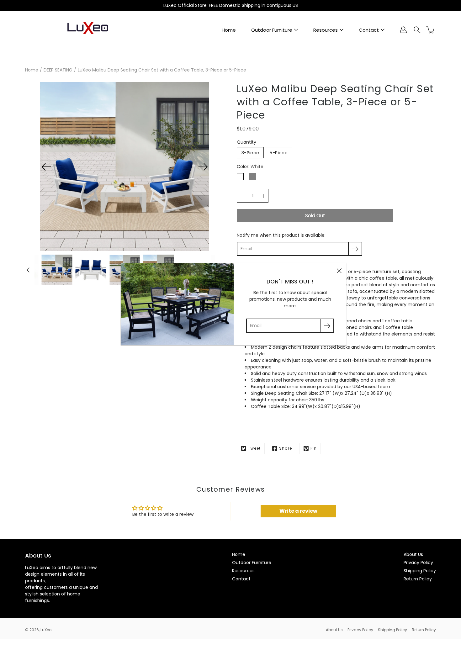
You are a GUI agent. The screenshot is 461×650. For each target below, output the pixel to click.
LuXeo (45, 629)
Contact (369, 30)
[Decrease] (241, 196)
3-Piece (250, 153)
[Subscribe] (355, 249)
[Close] (339, 270)
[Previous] (46, 167)
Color (250, 166)
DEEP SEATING (58, 70)
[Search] (417, 30)
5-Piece (278, 153)
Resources (325, 30)
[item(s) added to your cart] (431, 30)
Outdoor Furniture (271, 30)
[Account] (403, 30)
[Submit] (327, 326)
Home (229, 30)
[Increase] (263, 196)
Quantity (246, 142)
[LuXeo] (88, 29)
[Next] (203, 167)
